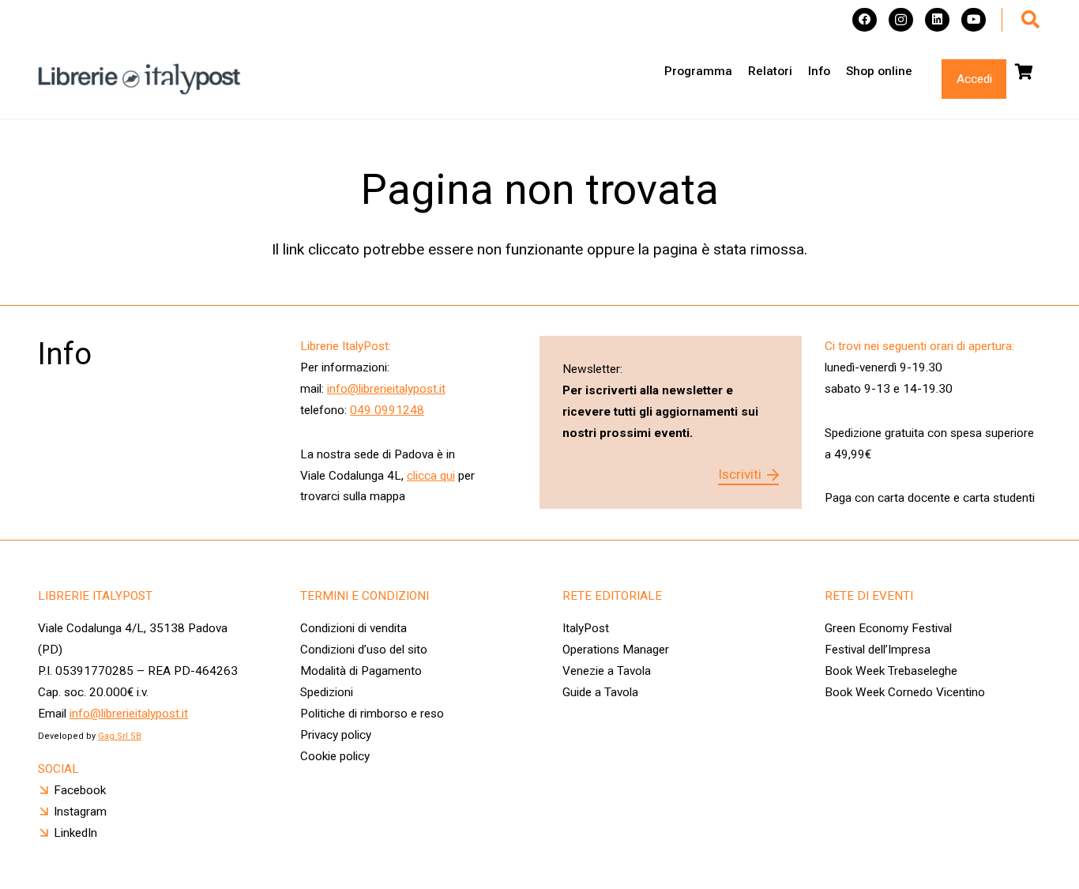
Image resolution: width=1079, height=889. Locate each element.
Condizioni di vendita (353, 628)
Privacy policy (335, 735)
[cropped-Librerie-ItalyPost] (139, 79)
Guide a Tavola (600, 692)
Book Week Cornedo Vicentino (905, 692)
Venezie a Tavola (606, 671)
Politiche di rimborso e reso (372, 713)
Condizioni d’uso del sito (363, 649)
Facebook (80, 790)
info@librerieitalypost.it (386, 389)
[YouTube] (973, 20)
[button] (1030, 20)
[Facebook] (864, 20)
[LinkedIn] (937, 20)
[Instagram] (901, 20)
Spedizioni (326, 692)
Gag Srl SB (119, 736)
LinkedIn (75, 833)
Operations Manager (617, 649)
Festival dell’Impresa (877, 649)
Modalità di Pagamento (361, 671)
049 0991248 (387, 410)
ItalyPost (585, 628)
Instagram (80, 811)
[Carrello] (1023, 71)
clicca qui (431, 476)
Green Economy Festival (888, 628)
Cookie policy (335, 756)
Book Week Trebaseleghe (891, 671)
